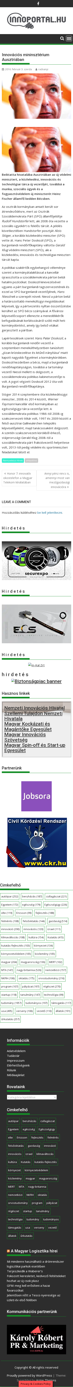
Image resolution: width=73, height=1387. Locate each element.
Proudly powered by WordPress (29, 1375)
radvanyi (43, 69)
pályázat (30, 986)
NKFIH (8, 978)
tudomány (11, 1003)
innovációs (33, 929)
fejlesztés (44, 913)
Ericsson (23, 913)
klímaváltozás (13, 937)
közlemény (45, 954)
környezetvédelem (16, 954)
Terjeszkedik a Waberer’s (25, 1271)
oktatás (26, 978)
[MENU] (69, 38)
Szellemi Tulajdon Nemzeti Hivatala (33, 716)
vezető (44, 1011)
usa (6, 1011)
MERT (55, 962)
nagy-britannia (29, 970)
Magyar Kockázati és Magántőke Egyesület (28, 726)
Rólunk (11, 1070)
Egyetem (9, 904)
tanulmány (30, 994)
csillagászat (56, 896)
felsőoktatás (34, 921)
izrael (53, 929)
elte (6, 913)
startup (8, 994)
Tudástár (13, 1056)
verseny (24, 1011)
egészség (31, 904)
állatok (63, 1011)
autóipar (9, 896)
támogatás (61, 1003)
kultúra (36, 937)
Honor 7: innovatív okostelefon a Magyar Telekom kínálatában (17, 478)
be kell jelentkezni (49, 512)
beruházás (32, 896)
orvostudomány (51, 978)
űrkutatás (10, 1019)
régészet (51, 986)
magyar (9, 962)
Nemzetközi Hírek (13, 460)
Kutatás (55, 937)
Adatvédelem (16, 1051)
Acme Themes (46, 1380)
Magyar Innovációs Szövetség (25, 737)
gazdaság (58, 921)
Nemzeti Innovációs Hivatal (34, 708)
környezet (43, 945)
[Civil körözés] (36, 866)
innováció (10, 929)
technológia (53, 994)
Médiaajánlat (16, 1075)
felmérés (10, 921)
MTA (7, 970)
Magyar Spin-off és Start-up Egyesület (34, 747)
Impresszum (16, 1060)
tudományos (36, 1003)
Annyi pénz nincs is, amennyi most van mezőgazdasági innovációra (57, 480)
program (9, 986)
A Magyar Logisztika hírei (34, 1251)
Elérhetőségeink (18, 1065)
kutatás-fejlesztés (15, 945)
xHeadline (31, 460)
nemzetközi (55, 970)
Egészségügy (55, 904)
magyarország (33, 962)
